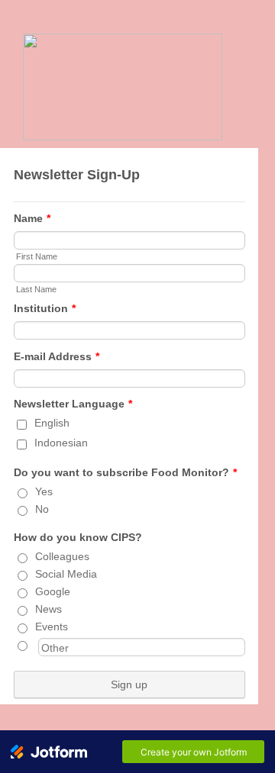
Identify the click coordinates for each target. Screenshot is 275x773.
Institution (45, 308)
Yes (44, 491)
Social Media (66, 574)
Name (32, 218)
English (52, 423)
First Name (36, 256)
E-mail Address (56, 356)
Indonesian (61, 442)
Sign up (129, 684)
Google (52, 591)
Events (51, 626)
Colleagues (62, 556)
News (48, 609)
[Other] (36, 644)
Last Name (36, 289)
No (42, 509)
